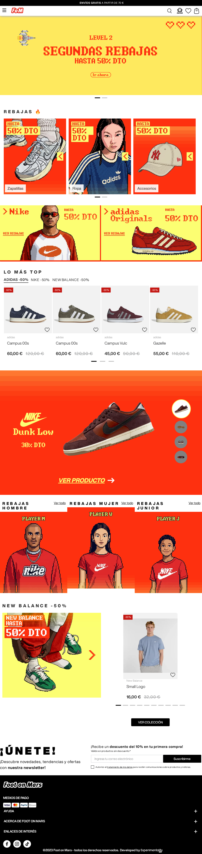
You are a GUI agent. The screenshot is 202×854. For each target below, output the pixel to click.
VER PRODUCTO (81, 480)
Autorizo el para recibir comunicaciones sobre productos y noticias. (143, 767)
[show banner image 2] (103, 361)
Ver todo (60, 503)
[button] (170, 11)
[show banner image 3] (111, 361)
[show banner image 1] (94, 361)
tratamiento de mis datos (119, 767)
